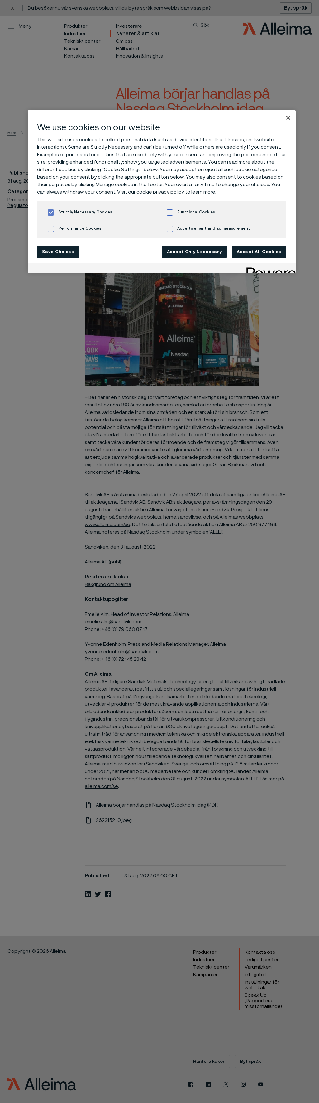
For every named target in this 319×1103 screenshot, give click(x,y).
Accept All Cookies (259, 252)
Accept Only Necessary (194, 252)
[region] (162, 191)
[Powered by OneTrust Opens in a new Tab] (269, 269)
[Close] (288, 118)
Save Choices (58, 252)
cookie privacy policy (160, 191)
